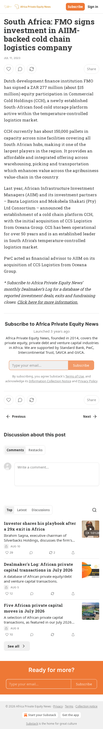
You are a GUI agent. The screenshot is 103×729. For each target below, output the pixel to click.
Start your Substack (42, 715)
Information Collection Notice (50, 381)
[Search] (94, 510)
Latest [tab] (22, 510)
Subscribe (75, 7)
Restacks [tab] (35, 450)
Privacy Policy (87, 381)
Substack (32, 724)
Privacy (58, 706)
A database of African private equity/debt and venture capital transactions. (38, 579)
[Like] (8, 69)
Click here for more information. (47, 302)
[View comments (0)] (20, 69)
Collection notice (86, 706)
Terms (69, 706)
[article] (51, 538)
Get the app (70, 715)
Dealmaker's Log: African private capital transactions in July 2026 (38, 567)
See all (13, 646)
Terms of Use (74, 376)
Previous (18, 416)
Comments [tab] (15, 450)
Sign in (93, 7)
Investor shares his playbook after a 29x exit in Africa (40, 526)
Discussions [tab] (41, 510)
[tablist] (24, 450)
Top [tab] (9, 510)
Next (87, 416)
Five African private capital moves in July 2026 (33, 608)
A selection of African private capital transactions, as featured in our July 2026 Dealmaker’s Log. (38, 620)
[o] (90, 529)
